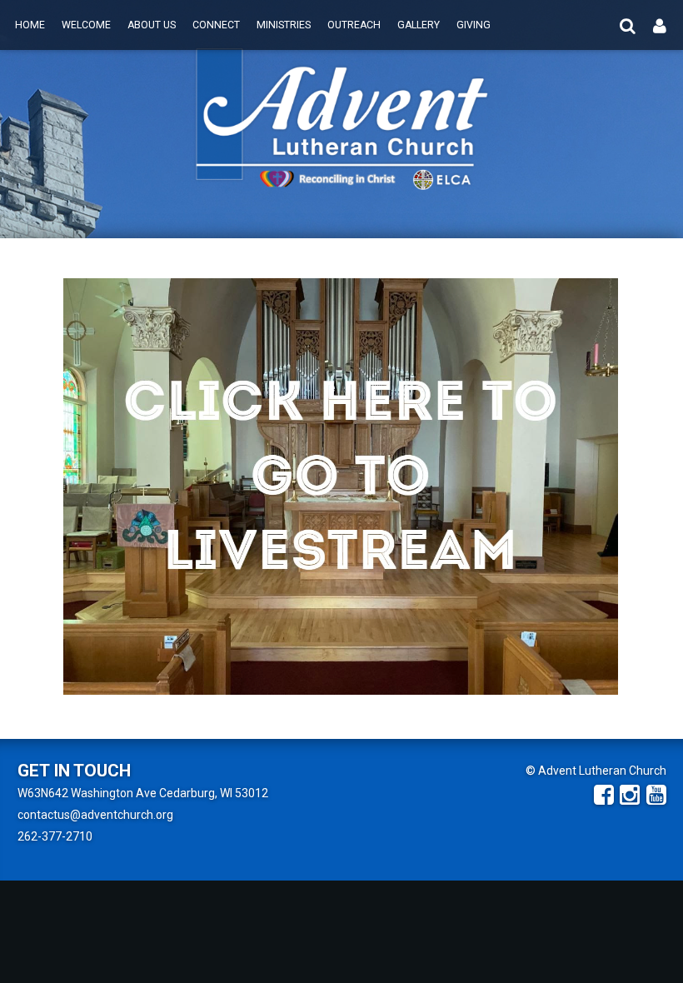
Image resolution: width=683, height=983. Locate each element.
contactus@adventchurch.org (95, 814)
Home (30, 25)
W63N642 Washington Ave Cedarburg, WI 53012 (142, 793)
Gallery (418, 25)
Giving (473, 25)
